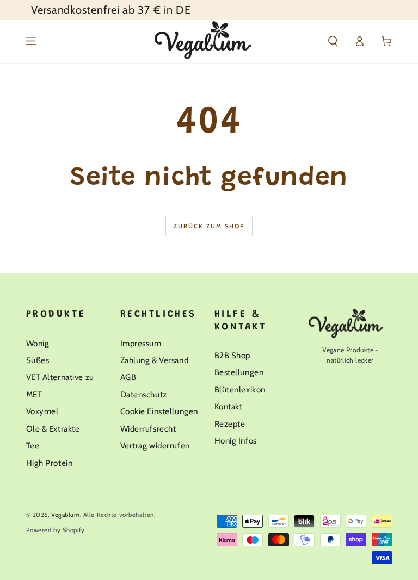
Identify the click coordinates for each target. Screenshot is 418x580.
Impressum (141, 343)
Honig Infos (235, 440)
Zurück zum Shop (209, 226)
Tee (33, 445)
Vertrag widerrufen (155, 445)
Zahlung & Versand (154, 360)
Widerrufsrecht (148, 428)
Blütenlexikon (240, 389)
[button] (332, 41)
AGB (128, 377)
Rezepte (229, 424)
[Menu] (31, 41)
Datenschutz (143, 394)
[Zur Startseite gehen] (209, 41)
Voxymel (42, 411)
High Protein (49, 463)
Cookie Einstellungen (159, 411)
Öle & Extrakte (53, 428)
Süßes (38, 360)
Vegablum (65, 515)
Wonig (38, 343)
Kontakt (228, 406)
